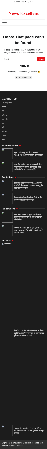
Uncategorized (7, 103)
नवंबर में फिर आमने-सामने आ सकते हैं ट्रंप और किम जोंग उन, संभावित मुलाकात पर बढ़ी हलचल (29, 430)
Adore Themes (16, 446)
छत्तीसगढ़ (4, 115)
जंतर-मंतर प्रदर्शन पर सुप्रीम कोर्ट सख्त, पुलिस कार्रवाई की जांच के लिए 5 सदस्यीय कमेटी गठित (28, 217)
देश (3, 123)
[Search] (42, 22)
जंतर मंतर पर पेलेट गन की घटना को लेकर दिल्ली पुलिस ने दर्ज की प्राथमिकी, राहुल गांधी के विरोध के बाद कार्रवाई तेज (28, 166)
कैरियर (4, 107)
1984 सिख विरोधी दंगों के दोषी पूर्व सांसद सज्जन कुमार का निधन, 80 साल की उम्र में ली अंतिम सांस (28, 230)
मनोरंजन (4, 131)
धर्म (3, 127)
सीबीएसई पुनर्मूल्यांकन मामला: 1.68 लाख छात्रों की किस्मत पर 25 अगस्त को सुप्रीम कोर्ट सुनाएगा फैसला (28, 185)
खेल (3, 111)
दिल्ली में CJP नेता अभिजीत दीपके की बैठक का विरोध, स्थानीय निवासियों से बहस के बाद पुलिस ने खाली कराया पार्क (29, 333)
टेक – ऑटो (5, 119)
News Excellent (23, 13)
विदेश (3, 140)
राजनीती (4, 135)
